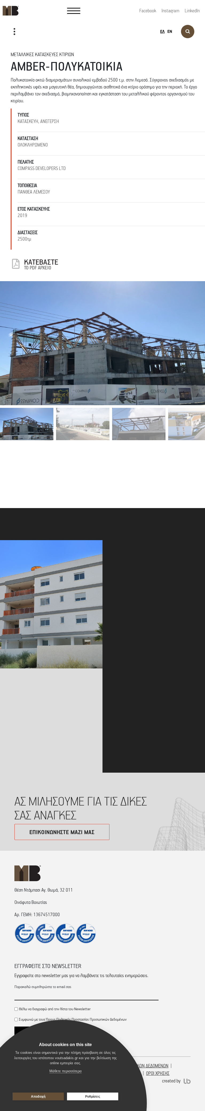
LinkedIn (192, 11)
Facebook (147, 11)
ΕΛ (162, 31)
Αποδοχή (38, 1096)
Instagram (170, 11)
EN (169, 31)
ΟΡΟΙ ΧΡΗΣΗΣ (157, 1073)
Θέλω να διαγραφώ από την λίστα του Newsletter (54, 1008)
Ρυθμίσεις (92, 1096)
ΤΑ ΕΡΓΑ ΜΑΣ (18, 49)
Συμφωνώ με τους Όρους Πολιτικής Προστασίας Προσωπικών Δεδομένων (73, 1019)
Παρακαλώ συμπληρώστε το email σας (42, 986)
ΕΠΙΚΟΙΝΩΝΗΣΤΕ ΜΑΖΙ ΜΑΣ (61, 832)
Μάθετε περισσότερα (136, 759)
